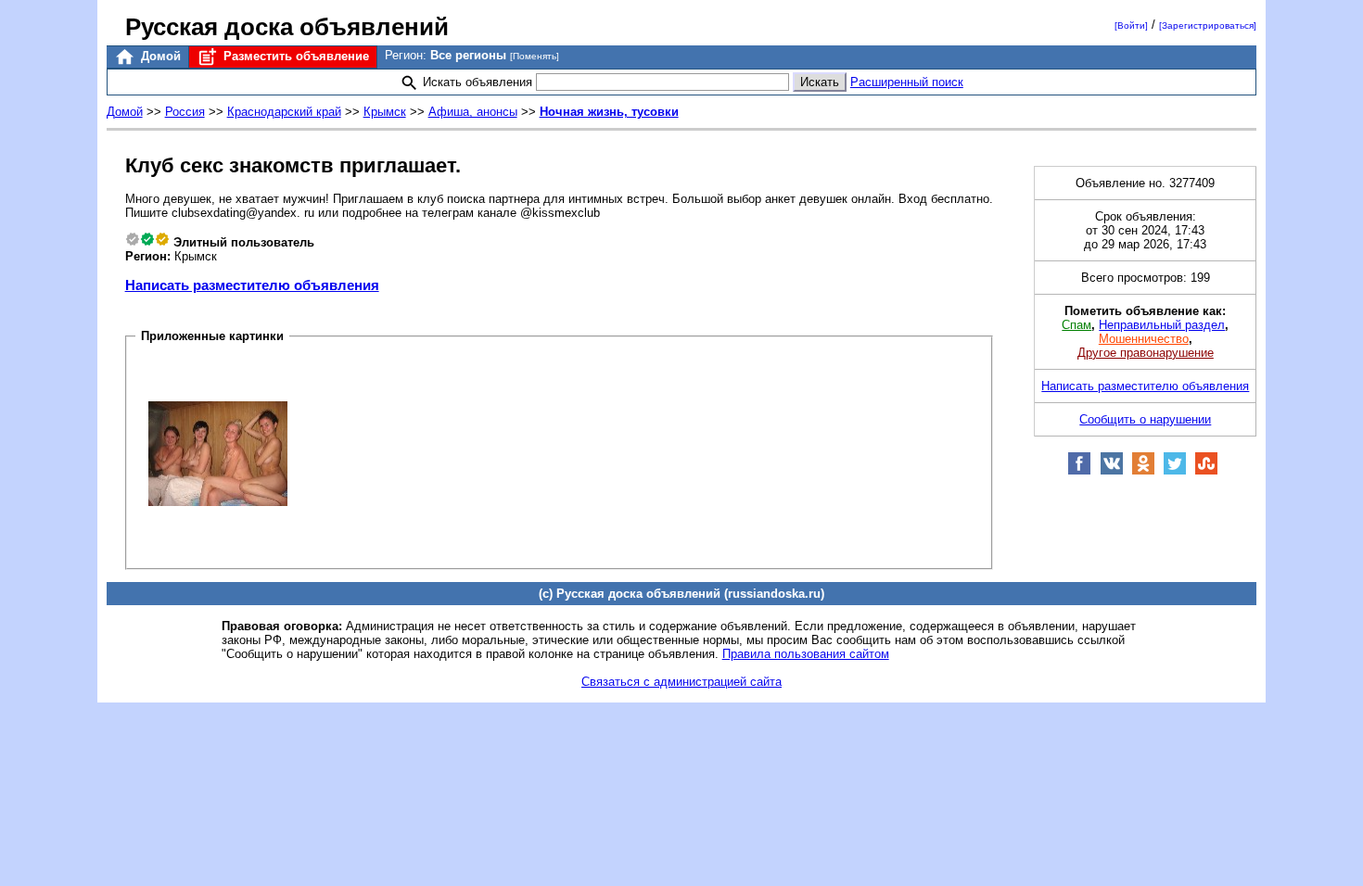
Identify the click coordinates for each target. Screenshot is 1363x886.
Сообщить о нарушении (1145, 419)
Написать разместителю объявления (252, 285)
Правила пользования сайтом (805, 654)
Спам (1076, 325)
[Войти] (1131, 25)
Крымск (384, 112)
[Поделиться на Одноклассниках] (1143, 471)
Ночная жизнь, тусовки (609, 112)
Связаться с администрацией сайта (681, 682)
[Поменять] (534, 56)
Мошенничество (1144, 339)
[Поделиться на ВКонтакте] (1112, 471)
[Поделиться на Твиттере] (1175, 471)
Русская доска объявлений (287, 27)
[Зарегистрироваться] (1207, 25)
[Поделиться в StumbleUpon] (1206, 471)
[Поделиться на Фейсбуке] (1079, 471)
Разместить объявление (294, 56)
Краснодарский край (284, 112)
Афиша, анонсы (472, 112)
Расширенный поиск (906, 82)
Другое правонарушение (1145, 353)
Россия (185, 112)
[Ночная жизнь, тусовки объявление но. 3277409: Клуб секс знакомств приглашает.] (217, 453)
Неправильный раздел (1162, 325)
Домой (159, 56)
